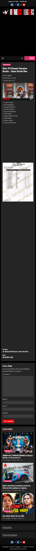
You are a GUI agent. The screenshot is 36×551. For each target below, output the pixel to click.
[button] (3, 58)
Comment (6, 374)
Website (5, 413)
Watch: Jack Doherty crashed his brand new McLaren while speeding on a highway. (16, 486)
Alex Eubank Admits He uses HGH (13, 516)
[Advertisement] (18, 36)
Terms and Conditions (10, 535)
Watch (32, 58)
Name (5, 399)
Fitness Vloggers (7, 75)
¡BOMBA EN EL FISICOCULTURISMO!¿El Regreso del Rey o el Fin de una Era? (18, 456)
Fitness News (6, 64)
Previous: (15, 350)
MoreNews (13, 549)
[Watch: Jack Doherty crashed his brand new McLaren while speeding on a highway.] (18, 473)
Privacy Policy (7, 527)
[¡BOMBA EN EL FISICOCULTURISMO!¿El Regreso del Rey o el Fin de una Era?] (18, 443)
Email (5, 406)
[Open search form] (22, 58)
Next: (8, 356)
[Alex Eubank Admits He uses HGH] (18, 503)
